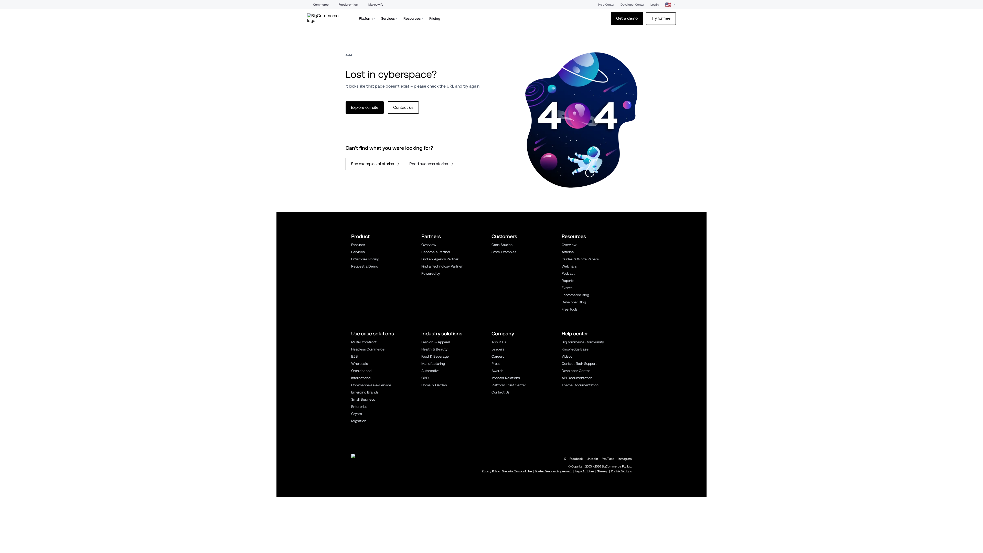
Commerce (321, 4)
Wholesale (359, 363)
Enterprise (359, 407)
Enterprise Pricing (365, 259)
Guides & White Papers (580, 259)
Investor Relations (506, 378)
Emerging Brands (364, 392)
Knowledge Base (575, 349)
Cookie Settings (621, 471)
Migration (358, 421)
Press (496, 363)
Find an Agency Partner (439, 259)
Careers (498, 356)
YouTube (608, 459)
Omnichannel (361, 371)
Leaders (498, 349)
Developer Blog (574, 302)
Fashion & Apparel (435, 342)
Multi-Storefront (364, 342)
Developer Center (632, 4)
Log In (654, 4)
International (361, 378)
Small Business (363, 399)
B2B (354, 356)
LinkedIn (592, 459)
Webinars (569, 266)
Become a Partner (435, 252)
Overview (428, 245)
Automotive (430, 371)
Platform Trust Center (509, 385)
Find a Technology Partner (442, 266)
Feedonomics (348, 4)
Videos (567, 356)
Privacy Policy (491, 471)
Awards (497, 371)
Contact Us (500, 392)
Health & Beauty (434, 349)
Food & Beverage (434, 356)
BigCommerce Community (583, 342)
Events (567, 288)
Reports (568, 281)
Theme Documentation (580, 385)
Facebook (576, 459)
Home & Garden (434, 385)
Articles (568, 252)
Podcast (568, 273)
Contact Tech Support (579, 363)
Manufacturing (433, 363)
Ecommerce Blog (575, 295)
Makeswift (375, 4)
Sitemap (602, 471)
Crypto (356, 414)
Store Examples (504, 252)
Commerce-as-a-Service (371, 385)
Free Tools (570, 309)
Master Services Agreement (553, 471)
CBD (425, 378)
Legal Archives (584, 471)
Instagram (625, 459)
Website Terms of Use (517, 471)
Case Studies (502, 245)
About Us (499, 342)
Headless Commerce (367, 349)
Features (358, 245)
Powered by (430, 273)
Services (358, 252)
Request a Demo (364, 266)
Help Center (606, 4)
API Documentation (577, 378)
